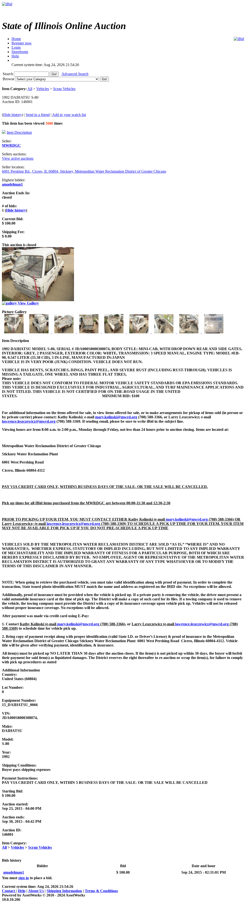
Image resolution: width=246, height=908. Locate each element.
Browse (9, 79)
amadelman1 (12, 184)
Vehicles (42, 89)
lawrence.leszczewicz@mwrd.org (28, 421)
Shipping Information (64, 891)
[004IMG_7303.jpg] (89, 332)
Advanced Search (75, 74)
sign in (23, 878)
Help (21, 891)
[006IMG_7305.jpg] (139, 332)
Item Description (19, 132)
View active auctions (17, 158)
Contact (9, 891)
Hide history (12, 115)
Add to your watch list (69, 115)
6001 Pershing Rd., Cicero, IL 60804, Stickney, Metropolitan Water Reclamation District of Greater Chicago (84, 171)
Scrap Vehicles (64, 89)
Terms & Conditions (101, 891)
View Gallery (28, 303)
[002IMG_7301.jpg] (39, 332)
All (29, 89)
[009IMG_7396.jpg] (214, 332)
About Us (36, 891)
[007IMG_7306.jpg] (164, 332)
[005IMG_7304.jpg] (114, 332)
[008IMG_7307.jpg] (189, 332)
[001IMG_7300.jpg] (14, 332)
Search (8, 74)
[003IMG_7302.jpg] (64, 332)
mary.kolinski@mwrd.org (116, 417)
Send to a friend (38, 115)
